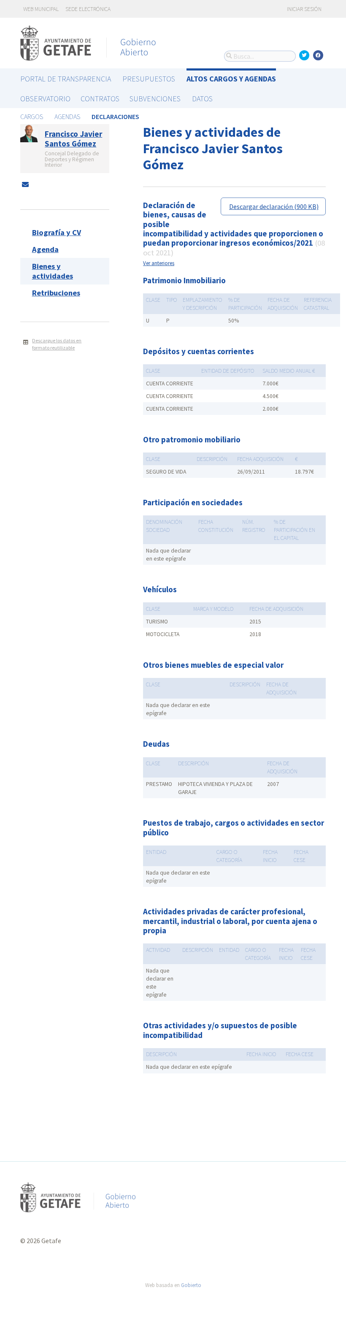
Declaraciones (115, 116)
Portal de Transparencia (65, 79)
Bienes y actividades (52, 270)
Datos (202, 98)
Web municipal (41, 9)
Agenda (45, 249)
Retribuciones (56, 293)
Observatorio (45, 98)
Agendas (67, 116)
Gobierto (191, 1285)
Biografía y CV (56, 232)
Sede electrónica (88, 9)
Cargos (31, 116)
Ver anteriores (158, 263)
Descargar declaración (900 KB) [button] (274, 206)
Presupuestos (148, 79)
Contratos (100, 98)
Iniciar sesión (304, 9)
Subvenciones (155, 98)
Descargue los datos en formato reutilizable (56, 344)
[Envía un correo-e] (25, 184)
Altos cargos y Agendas (231, 79)
